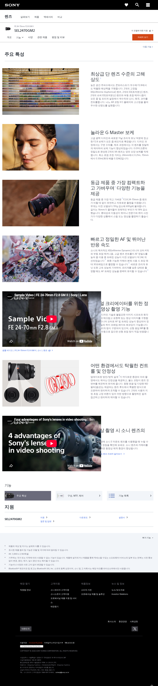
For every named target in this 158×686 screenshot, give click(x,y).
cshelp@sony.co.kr (62, 672)
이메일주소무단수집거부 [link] (53, 642)
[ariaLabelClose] (148, 5)
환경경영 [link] (123, 621)
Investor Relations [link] (120, 594)
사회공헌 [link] (134, 621)
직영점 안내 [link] (25, 590)
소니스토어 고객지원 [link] (60, 594)
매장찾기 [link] (55, 606)
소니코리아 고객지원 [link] (60, 590)
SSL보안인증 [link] (70, 642)
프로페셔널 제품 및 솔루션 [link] (93, 594)
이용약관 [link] (23, 642)
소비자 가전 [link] (86, 590)
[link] (12, 4)
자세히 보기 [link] (143, 37)
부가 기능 (146, 537)
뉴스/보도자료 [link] (118, 590)
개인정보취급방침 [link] (35, 642)
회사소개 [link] (112, 621)
